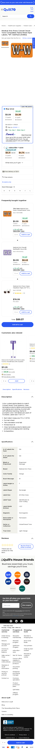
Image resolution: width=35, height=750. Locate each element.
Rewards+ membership (17, 636)
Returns (4, 640)
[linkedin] (16, 621)
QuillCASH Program (16, 646)
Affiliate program (15, 693)
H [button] (20, 190)
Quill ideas (16, 689)
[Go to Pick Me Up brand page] (26, 575)
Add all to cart (17, 324)
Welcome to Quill (7, 701)
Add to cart (20, 743)
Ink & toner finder (27, 641)
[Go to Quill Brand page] (8, 575)
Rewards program (16, 641)
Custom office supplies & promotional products (17, 661)
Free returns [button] (8, 177)
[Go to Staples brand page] (17, 582)
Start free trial (26, 135)
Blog (3, 705)
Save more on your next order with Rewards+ (17, 2)
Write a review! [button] (27, 38)
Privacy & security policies (5, 673)
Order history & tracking (6, 636)
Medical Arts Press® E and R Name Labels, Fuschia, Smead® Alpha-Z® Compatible (13, 360)
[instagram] (10, 621)
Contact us (5, 678)
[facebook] (21, 621)
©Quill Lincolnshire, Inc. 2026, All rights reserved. (16, 728)
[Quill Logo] (10, 9)
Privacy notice (23, 734)
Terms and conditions (18, 610)
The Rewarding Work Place (11, 708)
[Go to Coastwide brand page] (17, 575)
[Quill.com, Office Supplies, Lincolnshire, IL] (8, 722)
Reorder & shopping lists (28, 636)
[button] (34, 2)
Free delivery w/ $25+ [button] (9, 376)
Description (7, 389)
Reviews (26, 389)
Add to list (7, 182)
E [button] (14, 190)
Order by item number (28, 649)
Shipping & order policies (6, 661)
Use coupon (26, 605)
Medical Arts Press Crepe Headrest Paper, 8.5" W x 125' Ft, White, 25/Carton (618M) (21, 287)
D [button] (9, 190)
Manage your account (6, 644)
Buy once (10, 109)
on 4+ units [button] (12, 372)
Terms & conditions (10, 734)
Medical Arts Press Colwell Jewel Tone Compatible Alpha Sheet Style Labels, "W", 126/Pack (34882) (22, 209)
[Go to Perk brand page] (8, 582)
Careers (4, 711)
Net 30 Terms (17, 655)
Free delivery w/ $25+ (12, 171)
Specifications (17, 389)
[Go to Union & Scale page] (13, 588)
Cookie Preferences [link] (24, 737)
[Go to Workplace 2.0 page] (22, 588)
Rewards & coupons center (27, 655)
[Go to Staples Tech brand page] (26, 582)
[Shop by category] (2, 9)
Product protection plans (16, 684)
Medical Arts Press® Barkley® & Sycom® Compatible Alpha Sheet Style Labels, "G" (21, 248)
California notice (10, 737)
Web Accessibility (7, 714)
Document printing (16, 667)
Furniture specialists (16, 679)
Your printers (28, 645)
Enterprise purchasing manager (16, 673)
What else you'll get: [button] (13, 163)
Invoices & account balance (5, 650)
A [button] (4, 190)
